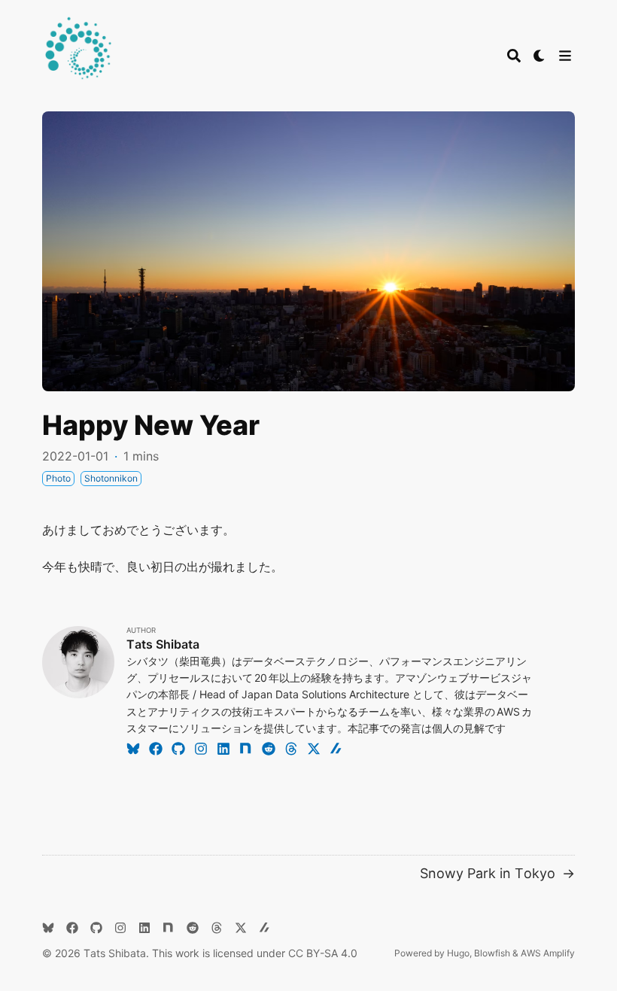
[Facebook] (156, 747)
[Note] (246, 747)
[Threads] (291, 747)
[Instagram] (201, 747)
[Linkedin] (223, 747)
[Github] (178, 747)
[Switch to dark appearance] (539, 55)
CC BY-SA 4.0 (322, 953)
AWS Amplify (548, 953)
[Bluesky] (133, 747)
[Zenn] (336, 747)
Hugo (458, 953)
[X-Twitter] (314, 747)
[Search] (514, 55)
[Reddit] (268, 747)
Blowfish (492, 953)
